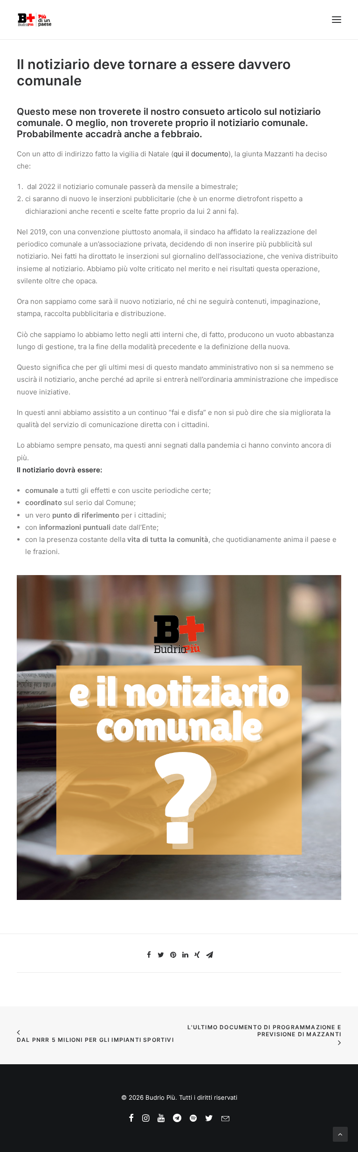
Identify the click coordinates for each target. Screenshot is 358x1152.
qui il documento (200, 153)
